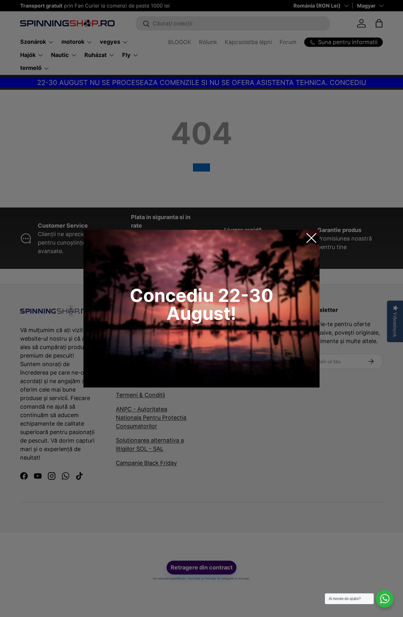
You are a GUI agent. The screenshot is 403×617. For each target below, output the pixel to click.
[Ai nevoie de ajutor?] (385, 599)
